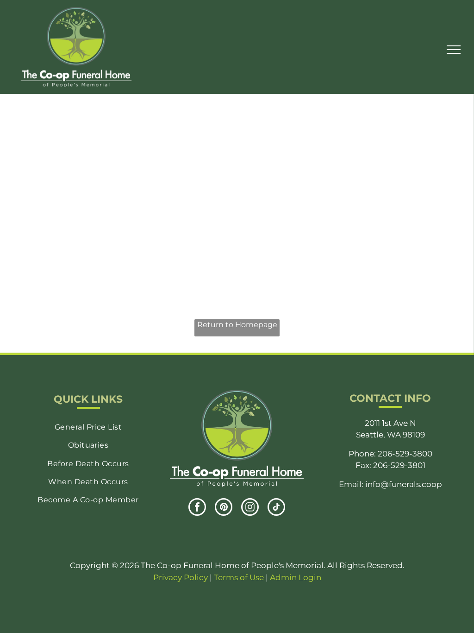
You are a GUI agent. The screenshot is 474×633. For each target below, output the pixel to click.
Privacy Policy (180, 577)
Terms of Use (239, 577)
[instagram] (250, 508)
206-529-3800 (405, 453)
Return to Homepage (237, 324)
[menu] (454, 50)
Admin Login (295, 577)
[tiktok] (276, 508)
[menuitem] (88, 427)
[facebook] (197, 508)
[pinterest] (223, 508)
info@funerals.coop (403, 484)
